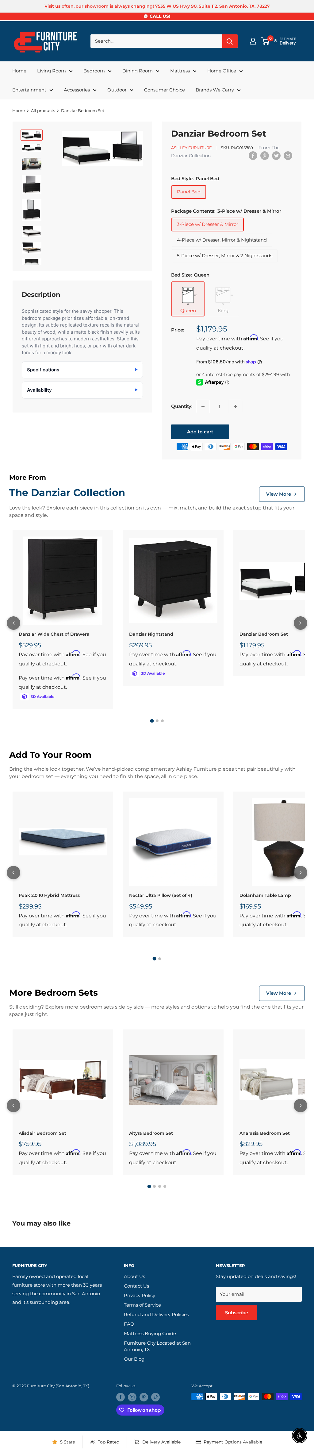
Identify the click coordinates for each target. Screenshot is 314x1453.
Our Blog (134, 1359)
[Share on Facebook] (253, 155)
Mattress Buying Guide (150, 1333)
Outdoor (117, 90)
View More (278, 494)
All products (43, 110)
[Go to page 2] (157, 720)
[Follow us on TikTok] (155, 1397)
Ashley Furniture (191, 147)
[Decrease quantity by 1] (203, 406)
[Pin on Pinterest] (264, 155)
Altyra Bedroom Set (151, 1133)
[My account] (253, 41)
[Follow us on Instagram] (132, 1397)
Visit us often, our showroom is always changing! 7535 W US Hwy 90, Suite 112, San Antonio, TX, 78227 (157, 6)
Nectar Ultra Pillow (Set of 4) (160, 895)
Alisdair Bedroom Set (42, 1133)
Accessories (77, 90)
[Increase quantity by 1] (235, 406)
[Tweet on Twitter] (276, 155)
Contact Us (136, 1286)
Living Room (51, 71)
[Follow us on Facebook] (120, 1397)
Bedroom (94, 71)
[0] (265, 41)
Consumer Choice (164, 90)
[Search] (230, 41)
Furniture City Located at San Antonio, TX (157, 1346)
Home (19, 71)
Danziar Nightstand (151, 634)
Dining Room (137, 71)
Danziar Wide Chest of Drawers (54, 634)
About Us (134, 1276)
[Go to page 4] (164, 1186)
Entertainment (29, 90)
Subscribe (236, 1312)
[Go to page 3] (162, 720)
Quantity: (182, 406)
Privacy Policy (139, 1295)
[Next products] (300, 623)
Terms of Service (142, 1305)
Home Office (221, 71)
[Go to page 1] (152, 721)
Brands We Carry (215, 90)
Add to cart (200, 432)
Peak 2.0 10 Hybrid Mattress (49, 895)
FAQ (129, 1324)
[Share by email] (288, 155)
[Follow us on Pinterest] (144, 1397)
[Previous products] (13, 623)
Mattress (180, 71)
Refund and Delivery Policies (156, 1314)
